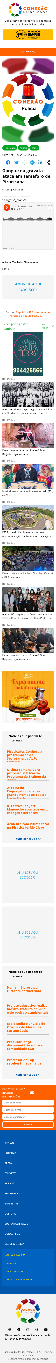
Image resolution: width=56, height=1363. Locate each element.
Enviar (28, 1124)
